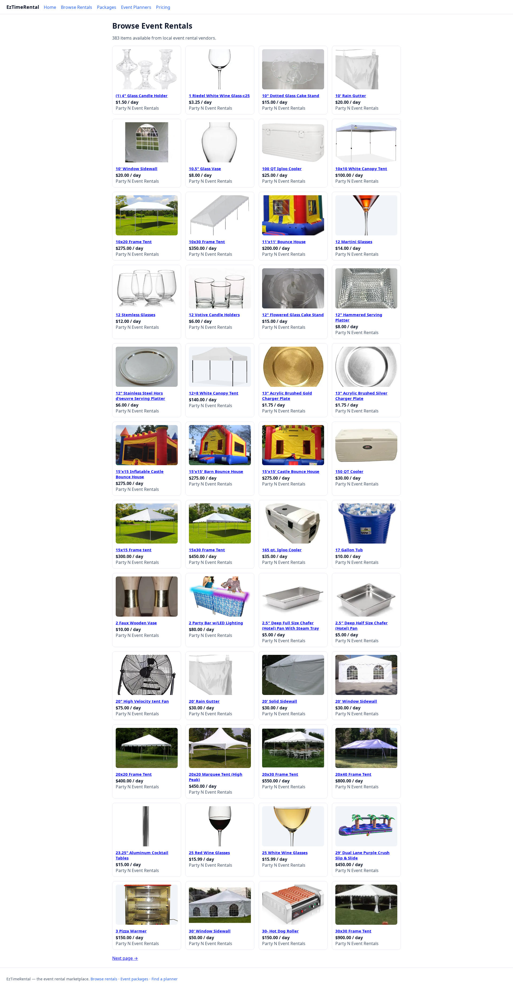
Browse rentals (104, 978)
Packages (106, 7)
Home (50, 7)
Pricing (163, 7)
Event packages (134, 978)
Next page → (125, 958)
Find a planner (164, 978)
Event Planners (136, 7)
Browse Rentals (76, 7)
